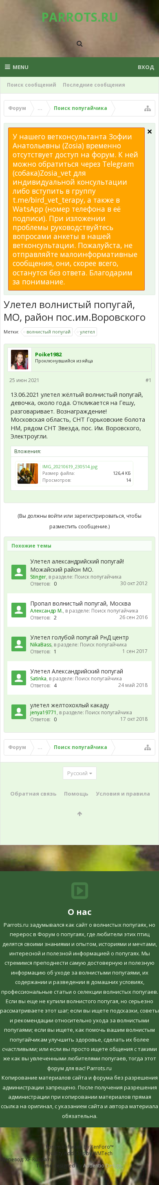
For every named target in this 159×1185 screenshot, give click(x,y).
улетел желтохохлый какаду (69, 705)
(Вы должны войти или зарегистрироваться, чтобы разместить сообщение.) (79, 521)
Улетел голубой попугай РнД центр (79, 637)
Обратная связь (33, 793)
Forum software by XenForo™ (80, 1146)
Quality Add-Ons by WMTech (79, 1153)
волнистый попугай (48, 332)
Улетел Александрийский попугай (76, 671)
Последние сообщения (94, 84)
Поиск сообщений (31, 84)
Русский (77, 773)
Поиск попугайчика (98, 576)
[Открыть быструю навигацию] (147, 108)
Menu (21, 67)
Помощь (76, 793)
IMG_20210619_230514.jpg (69, 466)
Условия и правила (123, 793)
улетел (87, 332)
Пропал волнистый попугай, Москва (80, 603)
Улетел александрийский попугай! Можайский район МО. (77, 565)
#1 (149, 380)
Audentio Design (102, 1165)
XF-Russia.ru (39, 1159)
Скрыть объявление (149, 131)
